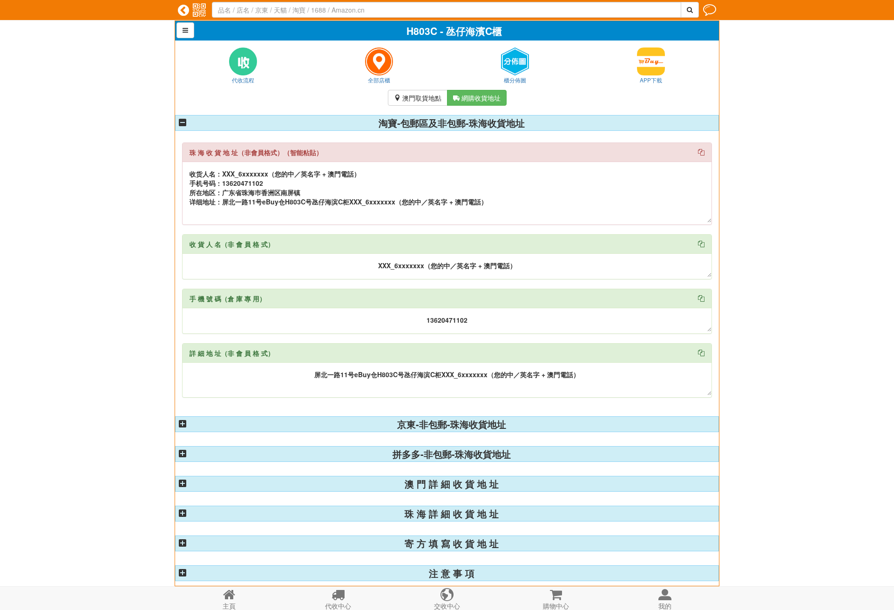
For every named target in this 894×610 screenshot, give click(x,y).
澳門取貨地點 (417, 97)
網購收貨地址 (477, 97)
